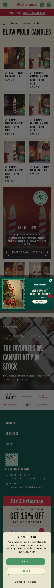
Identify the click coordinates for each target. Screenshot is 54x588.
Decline (25, 571)
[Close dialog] (50, 280)
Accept (25, 562)
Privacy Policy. (28, 552)
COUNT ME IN (40, 301)
